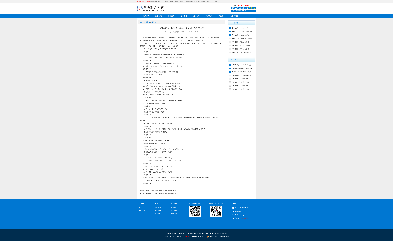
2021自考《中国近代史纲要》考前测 (243, 28)
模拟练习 (154, 22)
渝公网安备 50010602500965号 (219, 236)
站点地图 (224, 233)
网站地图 (174, 214)
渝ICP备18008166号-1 (198, 236)
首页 (141, 22)
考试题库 (147, 22)
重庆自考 (154, 40)
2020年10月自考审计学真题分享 (242, 31)
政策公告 (158, 16)
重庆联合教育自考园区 (150, 8)
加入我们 (174, 210)
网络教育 (209, 16)
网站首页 (146, 16)
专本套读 (184, 16)
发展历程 (174, 207)
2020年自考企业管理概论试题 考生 (243, 75)
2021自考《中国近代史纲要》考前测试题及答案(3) (162, 193)
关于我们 (174, 203)
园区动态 (234, 16)
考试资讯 (222, 16)
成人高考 (196, 16)
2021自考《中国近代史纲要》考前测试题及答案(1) (162, 190)
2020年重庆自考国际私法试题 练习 (243, 52)
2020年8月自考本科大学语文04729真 (243, 38)
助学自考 (171, 16)
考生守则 (158, 210)
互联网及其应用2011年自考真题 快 (243, 72)
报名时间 (158, 207)
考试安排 (158, 214)
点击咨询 (245, 218)
